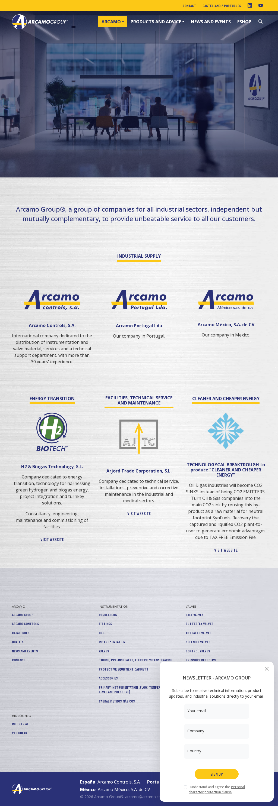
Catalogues (21, 632)
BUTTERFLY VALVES (199, 623)
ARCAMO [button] (111, 22)
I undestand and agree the (217, 789)
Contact (189, 5)
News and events (211, 22)
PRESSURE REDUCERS (201, 660)
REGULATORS (108, 614)
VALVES (104, 651)
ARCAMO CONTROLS (25, 623)
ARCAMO (18, 606)
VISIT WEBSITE (52, 539)
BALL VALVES (195, 614)
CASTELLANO (211, 5)
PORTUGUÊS (232, 5)
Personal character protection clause (217, 789)
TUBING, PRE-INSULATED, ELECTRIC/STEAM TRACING (135, 660)
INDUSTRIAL (20, 723)
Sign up (216, 773)
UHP (102, 632)
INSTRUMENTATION (113, 606)
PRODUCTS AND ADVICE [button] (156, 22)
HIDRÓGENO (21, 716)
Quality (18, 641)
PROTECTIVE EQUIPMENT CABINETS (123, 669)
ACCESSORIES (108, 678)
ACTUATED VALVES (198, 632)
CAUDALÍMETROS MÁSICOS (117, 701)
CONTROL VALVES (198, 651)
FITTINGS (105, 623)
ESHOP (244, 22)
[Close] (266, 669)
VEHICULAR (19, 732)
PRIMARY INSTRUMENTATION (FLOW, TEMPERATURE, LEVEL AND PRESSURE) (134, 689)
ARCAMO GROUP (22, 614)
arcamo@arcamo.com (145, 796)
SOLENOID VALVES (198, 641)
